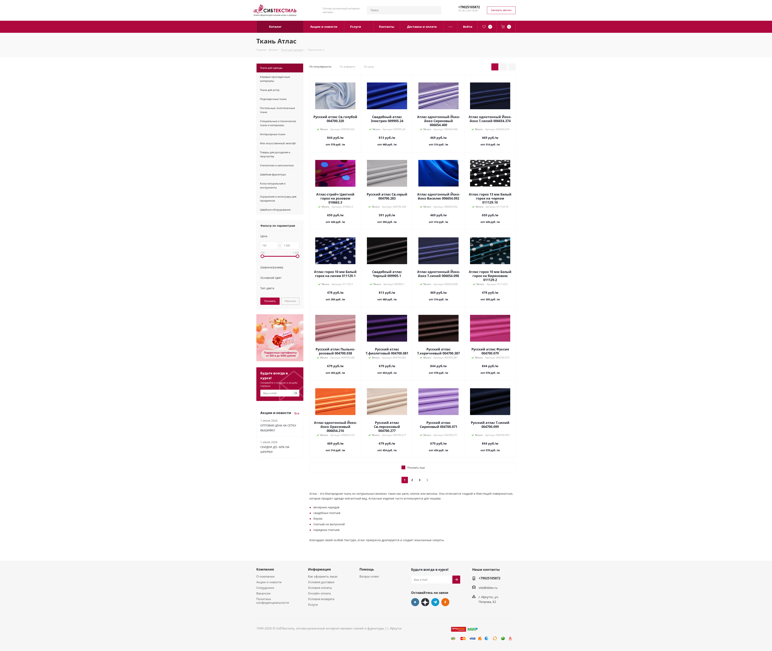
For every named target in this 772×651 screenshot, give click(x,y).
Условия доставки (321, 582)
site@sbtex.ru (488, 588)
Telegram (435, 602)
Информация (319, 569)
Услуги (313, 605)
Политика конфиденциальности (272, 601)
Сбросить (290, 301)
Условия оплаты (320, 588)
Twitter (425, 602)
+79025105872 (469, 7)
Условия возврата (321, 599)
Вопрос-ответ (369, 576)
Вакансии (263, 593)
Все (296, 413)
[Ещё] (450, 27)
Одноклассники (445, 602)
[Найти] (436, 10)
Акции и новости (269, 582)
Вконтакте (415, 602)
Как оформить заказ (322, 576)
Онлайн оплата (319, 593)
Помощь (366, 569)
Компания (265, 569)
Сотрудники (265, 588)
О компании (265, 576)
